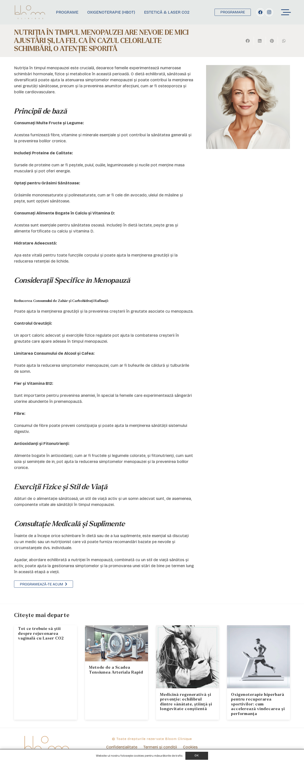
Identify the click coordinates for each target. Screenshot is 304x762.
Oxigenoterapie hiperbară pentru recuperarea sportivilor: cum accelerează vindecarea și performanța (258, 704)
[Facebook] (260, 12)
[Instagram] (269, 12)
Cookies (190, 747)
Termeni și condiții (160, 747)
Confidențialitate (121, 747)
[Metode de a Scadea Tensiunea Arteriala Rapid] (116, 643)
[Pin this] (272, 41)
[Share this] (248, 41)
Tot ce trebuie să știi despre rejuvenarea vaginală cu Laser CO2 (41, 633)
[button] (286, 12)
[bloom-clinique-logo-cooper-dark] (30, 12)
